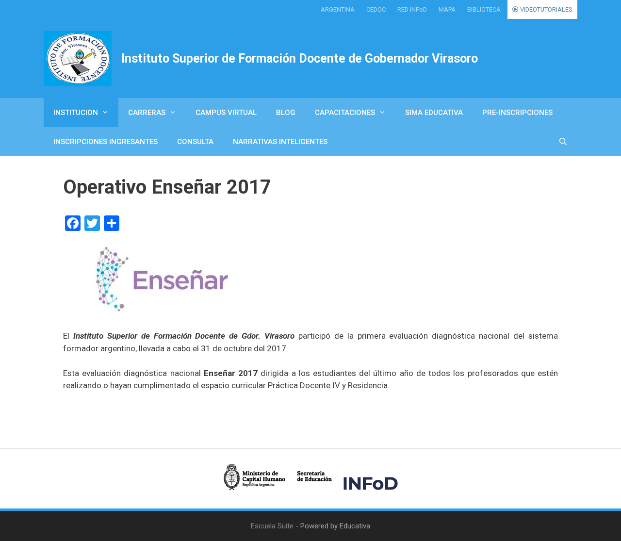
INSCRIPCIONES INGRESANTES (105, 141)
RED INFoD (412, 9)
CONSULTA (195, 141)
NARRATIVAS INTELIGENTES (280, 141)
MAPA (447, 9)
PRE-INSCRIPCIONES (517, 112)
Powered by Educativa (335, 526)
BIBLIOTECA (484, 9)
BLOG (285, 112)
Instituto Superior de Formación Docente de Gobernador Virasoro (299, 58)
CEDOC (376, 9)
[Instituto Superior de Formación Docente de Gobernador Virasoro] (78, 58)
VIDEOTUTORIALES (545, 9)
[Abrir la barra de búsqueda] (563, 141)
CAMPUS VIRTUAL (226, 112)
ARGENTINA (338, 9)
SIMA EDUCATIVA (434, 112)
